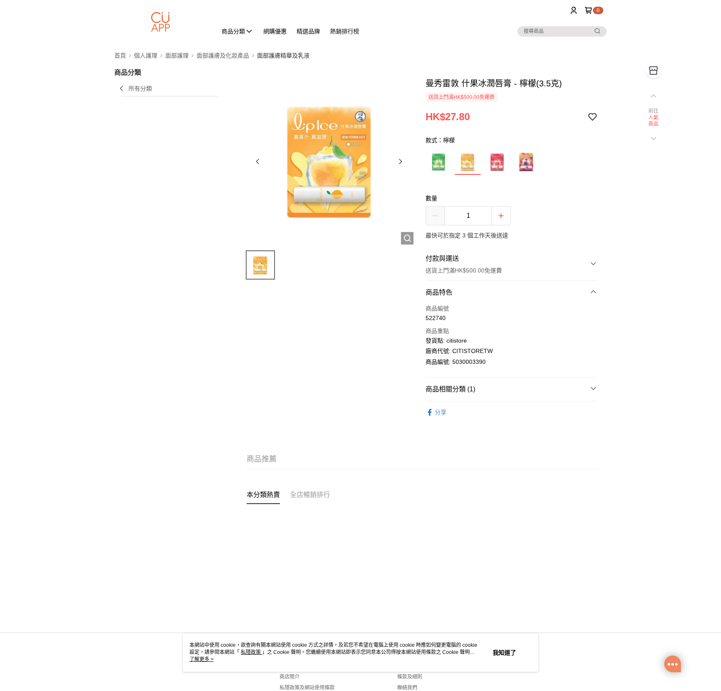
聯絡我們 (407, 688)
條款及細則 (409, 677)
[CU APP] (160, 21)
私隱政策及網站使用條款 (307, 688)
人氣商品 (653, 121)
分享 (440, 412)
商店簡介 (290, 677)
